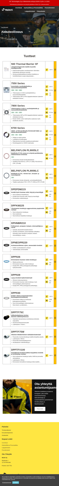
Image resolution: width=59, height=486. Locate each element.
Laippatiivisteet (30, 11)
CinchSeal (18, 8)
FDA (16, 90)
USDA (20, 90)
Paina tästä (40, 409)
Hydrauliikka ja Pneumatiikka (33, 8)
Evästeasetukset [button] (6, 482)
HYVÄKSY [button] (15, 482)
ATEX (13, 90)
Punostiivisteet (50, 8)
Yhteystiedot (41, 11)
